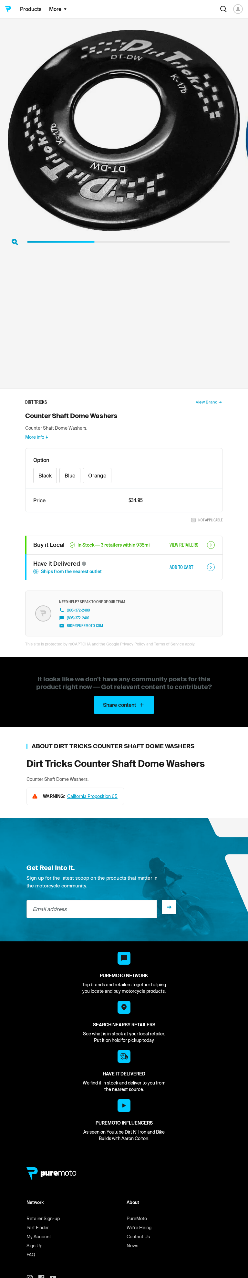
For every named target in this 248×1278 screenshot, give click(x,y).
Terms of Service (169, 644)
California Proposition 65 (92, 796)
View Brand (207, 402)
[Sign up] (169, 907)
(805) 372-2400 (78, 610)
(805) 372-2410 (78, 618)
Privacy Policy (132, 644)
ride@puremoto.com (85, 625)
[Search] (223, 9)
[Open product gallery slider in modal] (15, 242)
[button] (84, 563)
